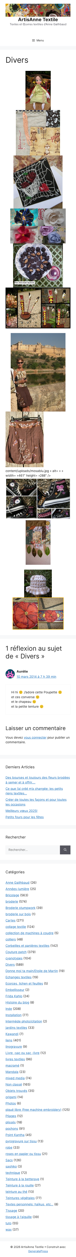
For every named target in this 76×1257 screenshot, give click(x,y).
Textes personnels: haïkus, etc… (29, 1204)
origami (11, 1097)
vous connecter (35, 737)
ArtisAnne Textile (38, 19)
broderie (12, 901)
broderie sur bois (18, 914)
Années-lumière (17, 889)
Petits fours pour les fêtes (25, 817)
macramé (12, 1065)
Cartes (10, 920)
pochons (12, 1128)
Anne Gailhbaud (18, 882)
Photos (11, 1103)
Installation (14, 1015)
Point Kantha (15, 1135)
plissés (11, 1122)
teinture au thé (16, 1192)
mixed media (15, 1078)
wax (9, 1229)
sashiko (11, 1166)
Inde (9, 1009)
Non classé (14, 1084)
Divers (10, 964)
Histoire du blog (17, 1002)
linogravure (14, 1046)
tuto (8, 1223)
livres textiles (15, 1059)
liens (9, 1040)
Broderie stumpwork (20, 908)
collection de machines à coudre (29, 933)
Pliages (11, 1116)
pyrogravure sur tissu (21, 1141)
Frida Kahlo (14, 996)
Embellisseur (15, 990)
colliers (11, 939)
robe (9, 1147)
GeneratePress (38, 1251)
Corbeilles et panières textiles (27, 946)
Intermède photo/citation (24, 1021)
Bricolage (12, 895)
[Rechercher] (65, 849)
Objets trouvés (16, 1091)
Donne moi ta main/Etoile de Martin (32, 971)
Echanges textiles (19, 977)
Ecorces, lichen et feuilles (24, 983)
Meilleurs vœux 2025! (21, 811)
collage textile (16, 927)
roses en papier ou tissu (23, 1154)
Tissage (11, 1210)
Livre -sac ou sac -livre (22, 1053)
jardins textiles (16, 1028)
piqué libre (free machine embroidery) (33, 1110)
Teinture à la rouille (20, 1185)
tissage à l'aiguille (19, 1217)
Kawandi (12, 1034)
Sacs (9, 1160)
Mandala (12, 1072)
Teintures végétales (20, 1198)
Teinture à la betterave (22, 1179)
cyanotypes (14, 958)
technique (13, 1173)
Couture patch (16, 952)
